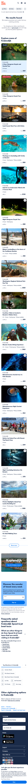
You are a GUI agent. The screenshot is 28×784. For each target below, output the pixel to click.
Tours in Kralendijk (6, 710)
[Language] (21, 3)
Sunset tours (5, 644)
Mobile (4, 733)
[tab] (10, 665)
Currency (5, 724)
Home (2, 706)
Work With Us (6, 755)
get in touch (15, 28)
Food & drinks (6, 647)
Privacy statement (5, 613)
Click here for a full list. (14, 700)
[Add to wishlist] (25, 45)
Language (5, 716)
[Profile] (25, 3)
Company (5, 751)
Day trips (4, 649)
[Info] (23, 12)
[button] (14, 58)
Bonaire (8, 706)
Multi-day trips (6, 651)
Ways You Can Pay (7, 758)
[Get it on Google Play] (8, 736)
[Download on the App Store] (8, 742)
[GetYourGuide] (3, 3)
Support (4, 747)
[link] (14, 58)
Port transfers (6, 646)
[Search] (18, 3)
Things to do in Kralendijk (8, 708)
